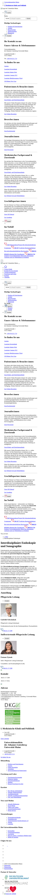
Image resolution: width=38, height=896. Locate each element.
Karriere (6, 275)
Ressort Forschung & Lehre (15, 784)
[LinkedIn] (5, 848)
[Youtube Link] (6, 851)
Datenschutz (7, 867)
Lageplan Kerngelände (10, 69)
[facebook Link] (5, 858)
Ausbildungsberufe (13, 794)
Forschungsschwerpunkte (15, 777)
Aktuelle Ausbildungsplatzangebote (18, 795)
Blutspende (11, 33)
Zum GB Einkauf (9, 214)
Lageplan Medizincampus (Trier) (13, 78)
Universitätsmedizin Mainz (11, 2)
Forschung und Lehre (10, 274)
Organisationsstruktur (14, 832)
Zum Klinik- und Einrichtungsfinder (14, 100)
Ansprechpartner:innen (14, 809)
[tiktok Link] (5, 861)
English (10, 309)
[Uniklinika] (16, 879)
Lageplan (10, 824)
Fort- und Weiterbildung (14, 797)
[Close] (5, 223)
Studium (10, 782)
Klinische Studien (13, 779)
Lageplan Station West (10, 72)
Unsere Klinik (8, 269)
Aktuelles (7, 277)
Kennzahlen (11, 831)
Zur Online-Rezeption (10, 114)
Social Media (11, 805)
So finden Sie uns (6, 757)
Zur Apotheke (8, 217)
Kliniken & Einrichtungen (15, 26)
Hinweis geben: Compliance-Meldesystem (19, 835)
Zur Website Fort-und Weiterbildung (14, 196)
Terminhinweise (12, 819)
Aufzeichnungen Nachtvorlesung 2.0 (18, 820)
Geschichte (11, 834)
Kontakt (7, 601)
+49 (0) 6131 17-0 (12, 58)
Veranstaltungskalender (14, 817)
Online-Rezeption (13, 767)
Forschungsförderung (14, 780)
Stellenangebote (12, 31)
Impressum (7, 865)
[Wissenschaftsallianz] (16, 885)
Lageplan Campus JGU (10, 75)
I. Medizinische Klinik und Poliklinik (15, 5)
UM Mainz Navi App (10, 81)
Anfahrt (10, 28)
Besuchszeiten (12, 30)
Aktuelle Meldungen (13, 804)
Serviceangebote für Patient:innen (17, 770)
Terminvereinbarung (10, 272)
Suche (6, 16)
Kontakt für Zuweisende (11, 271)
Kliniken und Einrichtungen (15, 764)
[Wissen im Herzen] (10, 892)
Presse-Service (12, 810)
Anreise (6, 66)
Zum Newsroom (8, 149)
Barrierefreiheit (8, 868)
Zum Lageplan (5, 738)
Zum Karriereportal (9, 131)
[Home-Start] (5, 267)
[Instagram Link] (5, 854)
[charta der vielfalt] (10, 893)
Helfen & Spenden (13, 837)
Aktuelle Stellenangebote (15, 792)
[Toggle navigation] (19, 263)
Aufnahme (11, 769)
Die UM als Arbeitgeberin (15, 791)
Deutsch (10, 308)
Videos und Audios (13, 807)
